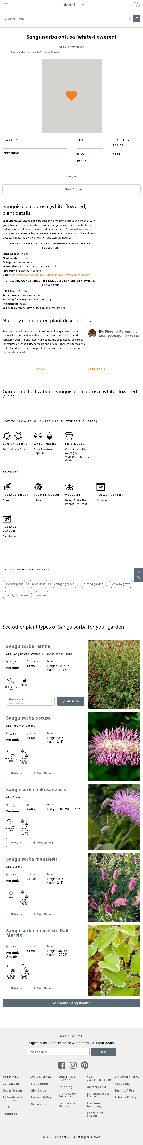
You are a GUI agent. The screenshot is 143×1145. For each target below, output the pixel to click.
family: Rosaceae (17, 595)
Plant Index (40, 1084)
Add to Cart (73, 701)
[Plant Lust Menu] (6, 5)
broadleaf (38, 584)
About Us (122, 1084)
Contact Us (11, 1084)
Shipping (66, 1087)
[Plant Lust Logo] (73, 5)
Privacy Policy (125, 1097)
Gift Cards (38, 1090)
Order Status (13, 1090)
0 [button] (137, 3)
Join (103, 1052)
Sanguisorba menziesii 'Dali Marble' (37, 932)
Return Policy (41, 1097)
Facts (41, 368)
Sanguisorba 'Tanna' (29, 646)
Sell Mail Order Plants (98, 1095)
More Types (97, 368)
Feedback (10, 1114)
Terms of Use (124, 1090)
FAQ (6, 1107)
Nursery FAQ (96, 1087)
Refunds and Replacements (14, 1098)
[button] (130, 18)
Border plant (14, 584)
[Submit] (136, 18)
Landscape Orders (67, 1104)
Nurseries (38, 1104)
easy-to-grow (71, 274)
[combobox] (30, 701)
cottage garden (35, 274)
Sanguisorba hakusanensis (36, 789)
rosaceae (23, 258)
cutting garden (54, 274)
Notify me (71, 176)
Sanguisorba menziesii (31, 859)
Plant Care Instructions (68, 1095)
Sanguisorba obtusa (28, 718)
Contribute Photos (95, 1114)
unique (85, 274)
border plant (17, 274)
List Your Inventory (94, 1104)
